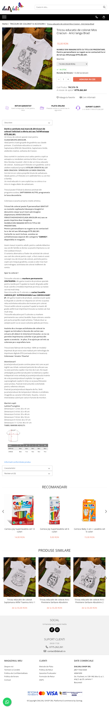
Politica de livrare (11, 676)
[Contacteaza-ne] (97, 17)
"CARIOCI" (42, 236)
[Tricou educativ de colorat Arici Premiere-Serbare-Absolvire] (54, 577)
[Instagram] (57, 629)
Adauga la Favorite (67, 97)
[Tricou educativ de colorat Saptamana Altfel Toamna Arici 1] (20, 577)
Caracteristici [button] (9, 468)
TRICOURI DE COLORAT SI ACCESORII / (28, 23)
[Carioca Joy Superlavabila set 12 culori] (20, 510)
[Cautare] (104, 7)
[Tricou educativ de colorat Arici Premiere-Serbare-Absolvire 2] (89, 577)
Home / (6, 23)
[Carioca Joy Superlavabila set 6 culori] (54, 510)
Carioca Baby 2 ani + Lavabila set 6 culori (89, 530)
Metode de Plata (46, 666)
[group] (27, 58)
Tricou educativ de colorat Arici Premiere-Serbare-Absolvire (54, 601)
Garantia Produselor (47, 673)
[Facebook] (51, 629)
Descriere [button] (8, 122)
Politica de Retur (46, 669)
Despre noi (8, 666)
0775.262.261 (56, 647)
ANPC (41, 680)
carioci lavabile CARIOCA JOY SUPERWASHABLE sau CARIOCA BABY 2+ (27, 295)
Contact (7, 680)
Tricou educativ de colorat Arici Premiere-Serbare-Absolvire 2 (89, 601)
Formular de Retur (47, 676)
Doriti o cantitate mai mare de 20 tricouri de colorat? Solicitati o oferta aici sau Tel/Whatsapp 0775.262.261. (26, 131)
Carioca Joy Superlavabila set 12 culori (20, 530)
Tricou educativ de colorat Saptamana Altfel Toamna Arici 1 (19, 601)
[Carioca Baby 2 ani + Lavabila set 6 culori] (89, 510)
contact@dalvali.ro (56, 651)
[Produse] (4, 18)
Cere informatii (88, 97)
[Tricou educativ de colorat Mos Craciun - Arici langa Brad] (27, 58)
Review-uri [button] (10, 473)
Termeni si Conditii (12, 669)
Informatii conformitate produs (17, 462)
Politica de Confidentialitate (16, 673)
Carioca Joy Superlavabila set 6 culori (54, 530)
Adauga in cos (87, 79)
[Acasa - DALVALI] (16, 7)
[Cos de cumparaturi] (104, 17)
